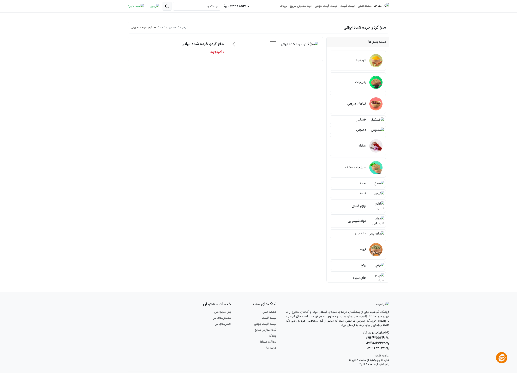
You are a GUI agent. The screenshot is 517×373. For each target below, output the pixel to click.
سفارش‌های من (222, 318)
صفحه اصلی (365, 6)
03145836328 (376, 343)
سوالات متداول (267, 342)
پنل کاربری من (222, 312)
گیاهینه (183, 27)
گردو (162, 27)
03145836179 (376, 348)
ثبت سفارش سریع (301, 6)
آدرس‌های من (223, 324)
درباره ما (271, 348)
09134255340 (238, 6)
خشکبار (172, 27)
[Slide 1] (273, 41)
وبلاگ (283, 6)
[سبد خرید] (136, 6)
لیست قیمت (347, 6)
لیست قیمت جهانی (326, 6)
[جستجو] (167, 6)
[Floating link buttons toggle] (501, 357)
